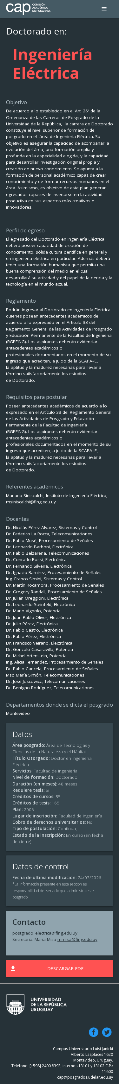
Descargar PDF (46, 968)
